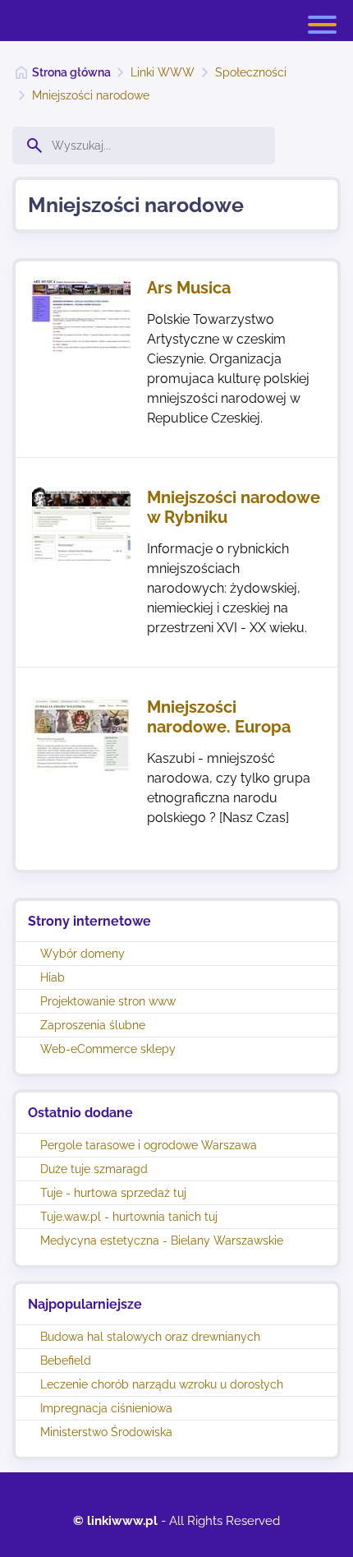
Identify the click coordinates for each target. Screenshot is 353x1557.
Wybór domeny (82, 953)
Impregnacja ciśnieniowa (106, 1408)
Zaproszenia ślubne (92, 1025)
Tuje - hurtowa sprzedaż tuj (113, 1192)
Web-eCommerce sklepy (108, 1049)
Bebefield (65, 1360)
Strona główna (71, 72)
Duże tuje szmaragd (94, 1169)
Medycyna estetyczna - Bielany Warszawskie (161, 1240)
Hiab (52, 977)
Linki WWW (163, 72)
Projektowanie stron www (108, 1001)
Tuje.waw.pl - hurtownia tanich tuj (129, 1216)
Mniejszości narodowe (90, 95)
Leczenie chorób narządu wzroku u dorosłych (161, 1384)
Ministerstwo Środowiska (106, 1432)
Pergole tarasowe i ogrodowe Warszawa (148, 1145)
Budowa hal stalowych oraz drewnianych (150, 1336)
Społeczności (251, 72)
